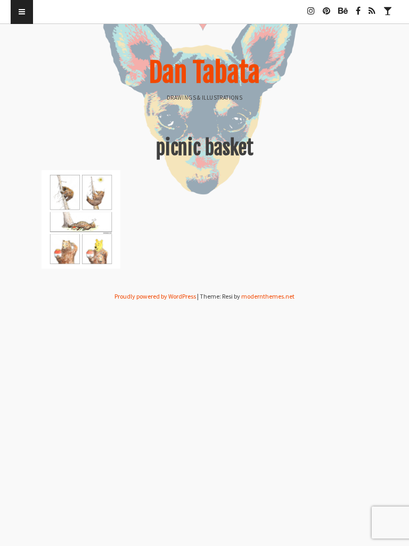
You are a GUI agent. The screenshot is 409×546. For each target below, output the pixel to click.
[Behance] (343, 6)
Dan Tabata (204, 72)
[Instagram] (311, 6)
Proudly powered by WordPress (155, 296)
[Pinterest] (326, 6)
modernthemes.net (268, 296)
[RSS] (372, 6)
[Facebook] (358, 6)
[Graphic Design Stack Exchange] (387, 6)
